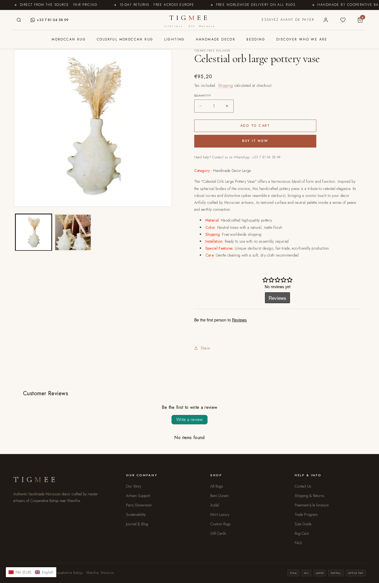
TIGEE (189, 20)
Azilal (214, 505)
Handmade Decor (216, 39)
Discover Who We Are (301, 39)
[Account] (325, 20)
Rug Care (302, 533)
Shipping (225, 85)
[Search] (18, 20)
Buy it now (255, 140)
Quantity (202, 95)
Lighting (174, 39)
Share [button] (205, 348)
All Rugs (216, 486)
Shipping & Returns (309, 495)
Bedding (255, 39)
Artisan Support (138, 495)
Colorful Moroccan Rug (125, 39)
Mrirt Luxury (219, 514)
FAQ (298, 543)
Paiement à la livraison (312, 505)
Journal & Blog (137, 524)
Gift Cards (218, 533)
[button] (31, 572)
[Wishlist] (342, 20)
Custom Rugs (220, 524)
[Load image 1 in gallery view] (33, 232)
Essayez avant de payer (288, 19)
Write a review (189, 419)
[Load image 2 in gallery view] (73, 232)
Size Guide (303, 524)
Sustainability (136, 514)
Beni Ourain (219, 495)
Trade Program (306, 514)
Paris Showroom (139, 505)
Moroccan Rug (69, 39)
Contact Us (303, 486)
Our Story (133, 486)
